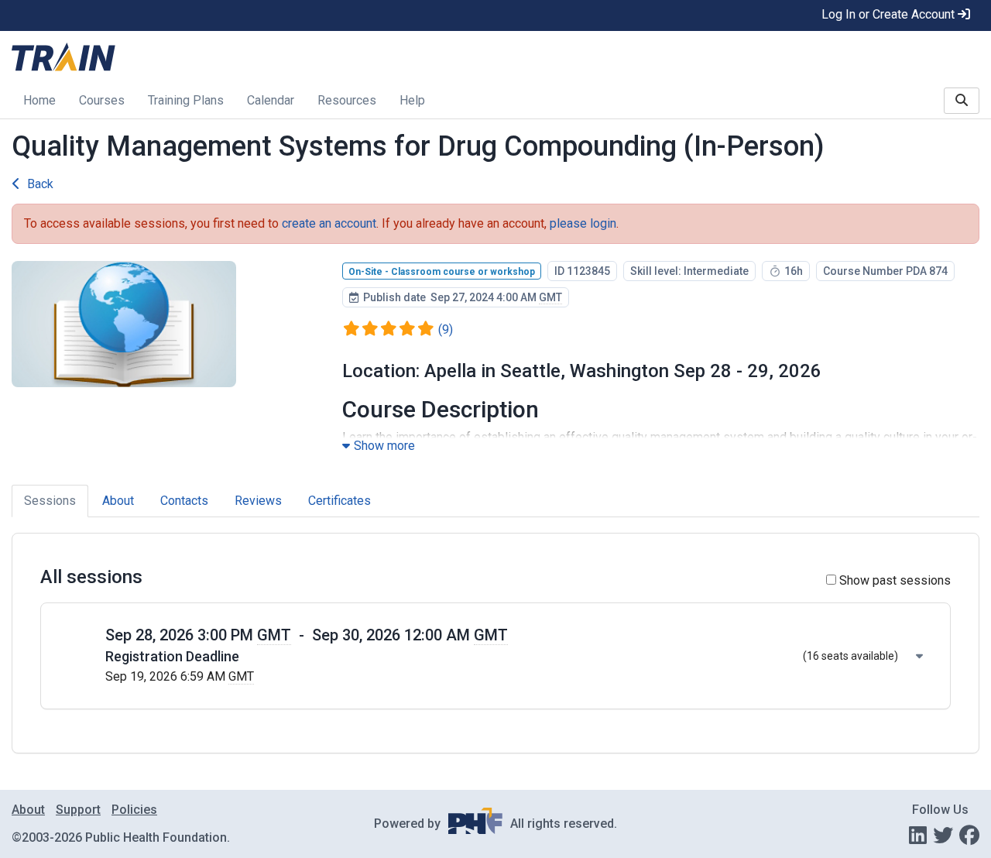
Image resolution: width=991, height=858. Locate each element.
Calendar (270, 100)
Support (78, 809)
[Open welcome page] (206, 58)
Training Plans (186, 100)
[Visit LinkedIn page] (918, 835)
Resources (346, 100)
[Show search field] (961, 101)
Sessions (50, 500)
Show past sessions (893, 580)
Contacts (184, 500)
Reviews (258, 500)
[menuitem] (39, 101)
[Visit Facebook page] (969, 835)
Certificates (339, 500)
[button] (514, 655)
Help (412, 100)
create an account (329, 223)
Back (40, 184)
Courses (102, 100)
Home (39, 100)
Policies (134, 809)
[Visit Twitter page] (943, 835)
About (118, 500)
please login (583, 223)
